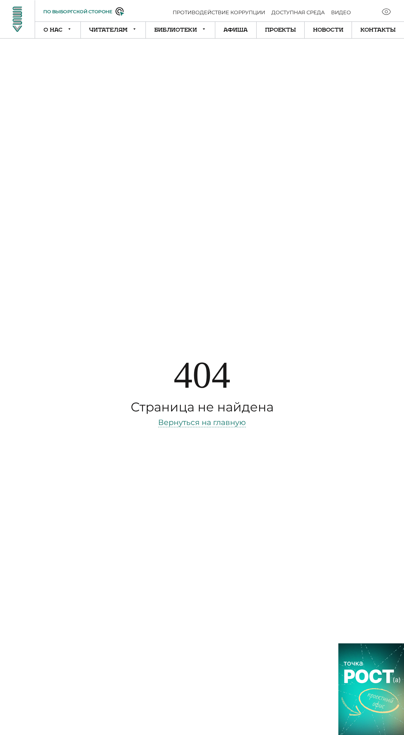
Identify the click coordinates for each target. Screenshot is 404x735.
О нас (54, 30)
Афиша (235, 30)
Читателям (109, 30)
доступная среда (298, 12)
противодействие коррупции (219, 12)
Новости (328, 30)
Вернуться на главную (202, 422)
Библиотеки (176, 30)
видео (341, 12)
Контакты (377, 30)
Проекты (280, 30)
